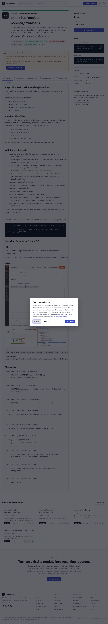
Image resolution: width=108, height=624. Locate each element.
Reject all (47, 321)
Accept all (70, 321)
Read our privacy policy (61, 317)
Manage (36, 321)
